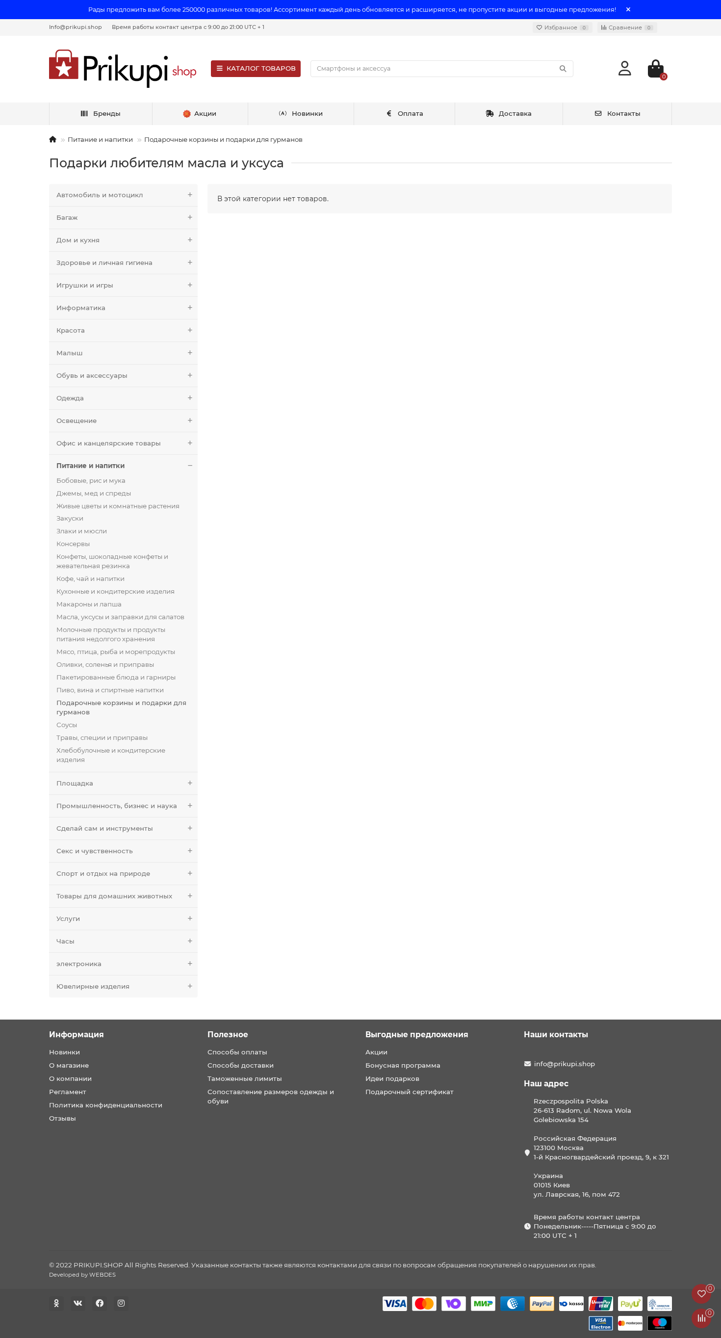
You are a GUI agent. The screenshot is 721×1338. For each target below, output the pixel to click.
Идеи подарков (392, 1078)
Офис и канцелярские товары (108, 443)
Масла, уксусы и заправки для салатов (120, 617)
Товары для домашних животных (114, 896)
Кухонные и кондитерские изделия (115, 591)
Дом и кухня (78, 240)
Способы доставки (240, 1065)
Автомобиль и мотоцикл (99, 195)
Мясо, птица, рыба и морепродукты (115, 652)
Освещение (76, 420)
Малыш (69, 353)
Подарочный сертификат (409, 1092)
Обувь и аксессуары (92, 375)
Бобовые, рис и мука (91, 480)
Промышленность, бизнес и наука (116, 806)
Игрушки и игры (84, 285)
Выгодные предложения (416, 1034)
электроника (79, 964)
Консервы (73, 544)
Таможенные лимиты (244, 1078)
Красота (70, 330)
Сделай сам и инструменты (104, 828)
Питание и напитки (100, 139)
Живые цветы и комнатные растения (118, 506)
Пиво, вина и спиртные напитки (110, 690)
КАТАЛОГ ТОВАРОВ (261, 68)
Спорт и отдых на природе (103, 873)
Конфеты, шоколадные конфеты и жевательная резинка (112, 561)
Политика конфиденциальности (105, 1105)
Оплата (410, 113)
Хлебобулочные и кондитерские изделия (110, 754)
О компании (70, 1078)
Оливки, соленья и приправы (105, 664)
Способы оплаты (237, 1052)
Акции (376, 1052)
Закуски (69, 518)
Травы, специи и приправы (102, 737)
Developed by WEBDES (82, 1274)
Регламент (67, 1092)
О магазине (69, 1065)
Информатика (80, 308)
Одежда (70, 398)
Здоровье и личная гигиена (104, 262)
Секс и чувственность (94, 851)
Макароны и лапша (89, 604)
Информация (76, 1034)
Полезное (227, 1034)
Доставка (515, 113)
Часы (65, 941)
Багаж (66, 217)
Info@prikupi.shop (75, 27)
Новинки (307, 113)
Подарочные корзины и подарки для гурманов (223, 139)
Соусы (66, 725)
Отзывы (62, 1118)
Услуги (68, 918)
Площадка (74, 783)
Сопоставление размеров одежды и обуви (270, 1096)
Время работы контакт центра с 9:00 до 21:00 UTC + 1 (188, 27)
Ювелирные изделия (92, 986)
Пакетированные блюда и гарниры (116, 677)
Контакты (624, 113)
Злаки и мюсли (81, 531)
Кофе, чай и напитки (90, 578)
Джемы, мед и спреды (93, 493)
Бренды (107, 113)
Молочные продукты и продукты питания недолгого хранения (110, 634)
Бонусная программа (402, 1065)
